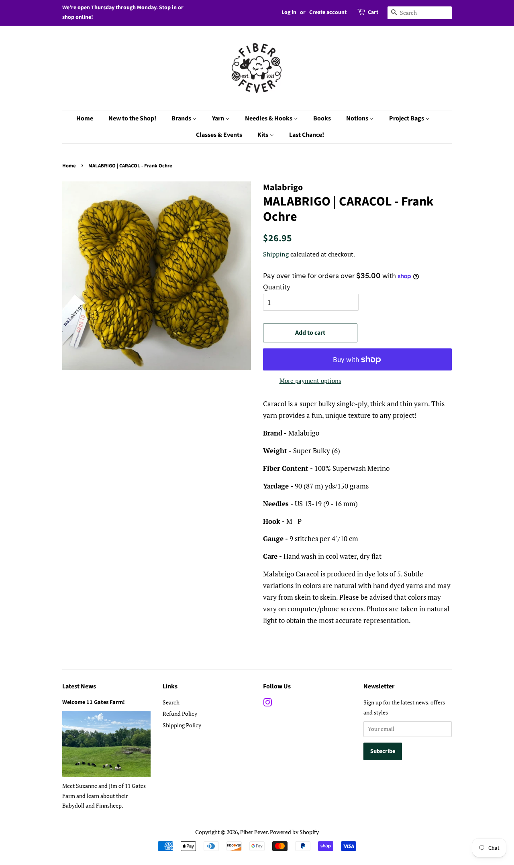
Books (322, 118)
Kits (263, 134)
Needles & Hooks (269, 118)
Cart (373, 12)
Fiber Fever (253, 832)
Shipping (276, 254)
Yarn (218, 118)
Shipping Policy (182, 725)
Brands (181, 118)
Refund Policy (180, 713)
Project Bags (407, 118)
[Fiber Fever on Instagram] (267, 704)
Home (84, 118)
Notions (357, 118)
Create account (328, 12)
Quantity (276, 286)
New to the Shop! (132, 118)
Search (171, 702)
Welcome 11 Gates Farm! (93, 702)
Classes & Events (219, 134)
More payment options (310, 381)
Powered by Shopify (294, 832)
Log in (288, 12)
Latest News (79, 686)
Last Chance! (306, 134)
